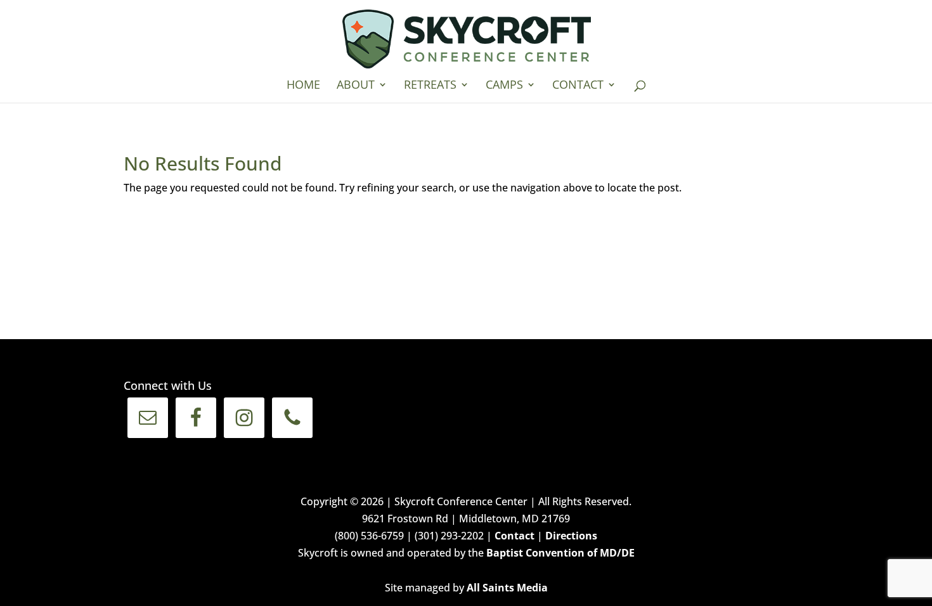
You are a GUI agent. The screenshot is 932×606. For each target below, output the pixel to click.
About (356, 86)
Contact (578, 86)
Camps (504, 86)
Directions (571, 536)
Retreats (430, 86)
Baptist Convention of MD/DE (560, 553)
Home (303, 86)
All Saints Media (507, 588)
